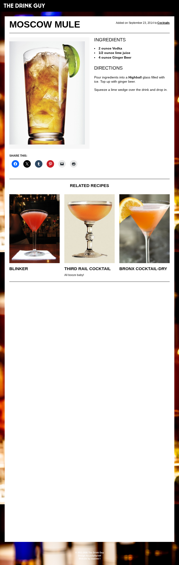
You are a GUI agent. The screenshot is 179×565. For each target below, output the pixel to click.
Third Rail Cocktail (87, 268)
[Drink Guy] (24, 5)
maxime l (95, 559)
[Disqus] (89, 349)
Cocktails (163, 23)
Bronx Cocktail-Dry (143, 268)
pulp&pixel (95, 555)
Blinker (18, 268)
